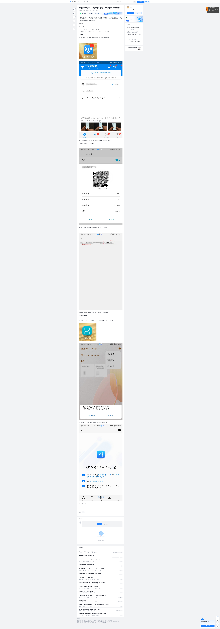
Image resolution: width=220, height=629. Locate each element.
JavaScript (120, 597)
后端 (121, 579)
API (119, 610)
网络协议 (120, 574)
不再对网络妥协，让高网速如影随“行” (87, 564)
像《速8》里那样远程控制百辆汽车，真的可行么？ (89, 609)
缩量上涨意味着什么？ (93, 622)
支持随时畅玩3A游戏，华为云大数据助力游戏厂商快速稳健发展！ (92, 582)
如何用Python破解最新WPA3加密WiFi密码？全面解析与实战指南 (92, 613)
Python (121, 561)
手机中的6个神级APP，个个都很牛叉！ (87, 551)
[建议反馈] (217, 623)
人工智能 (120, 552)
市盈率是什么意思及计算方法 (81, 620)
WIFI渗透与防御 (82, 600)
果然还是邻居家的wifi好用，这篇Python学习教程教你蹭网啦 (91, 568)
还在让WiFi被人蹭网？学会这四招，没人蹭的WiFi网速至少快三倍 (92, 595)
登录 (147, 1)
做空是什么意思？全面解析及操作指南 (83, 622)
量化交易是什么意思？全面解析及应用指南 (83, 621)
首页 (78, 1)
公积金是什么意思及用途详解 (97, 620)
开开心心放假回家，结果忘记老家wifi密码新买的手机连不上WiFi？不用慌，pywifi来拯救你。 (98, 560)
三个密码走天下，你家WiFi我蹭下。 (86, 591)
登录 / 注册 (100, 524)
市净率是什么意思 (89, 620)
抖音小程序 (117, 552)
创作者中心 (140, 1)
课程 (84, 1)
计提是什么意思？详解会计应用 (107, 620)
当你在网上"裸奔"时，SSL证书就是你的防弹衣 (88, 586)
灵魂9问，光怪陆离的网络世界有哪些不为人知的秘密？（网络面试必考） (94, 604)
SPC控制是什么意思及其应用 (101, 622)
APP (87, 1)
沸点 (81, 1)
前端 (121, 583)
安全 (121, 592)
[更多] (217, 626)
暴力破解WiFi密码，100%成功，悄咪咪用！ (88, 555)
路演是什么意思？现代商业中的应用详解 (113, 621)
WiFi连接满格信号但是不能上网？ (86, 577)
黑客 (121, 601)
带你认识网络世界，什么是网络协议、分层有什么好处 (90, 573)
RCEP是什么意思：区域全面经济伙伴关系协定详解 (99, 621)
